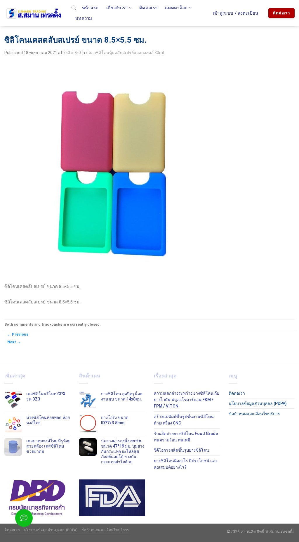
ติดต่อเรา (148, 8)
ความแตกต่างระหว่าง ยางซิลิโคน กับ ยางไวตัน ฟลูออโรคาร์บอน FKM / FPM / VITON (186, 400)
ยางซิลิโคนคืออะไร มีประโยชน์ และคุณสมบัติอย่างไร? (186, 463)
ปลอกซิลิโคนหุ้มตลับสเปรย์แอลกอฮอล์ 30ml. (125, 52)
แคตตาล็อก (176, 8)
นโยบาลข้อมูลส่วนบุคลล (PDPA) (258, 403)
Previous (17, 334)
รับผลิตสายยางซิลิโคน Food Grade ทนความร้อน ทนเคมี (186, 436)
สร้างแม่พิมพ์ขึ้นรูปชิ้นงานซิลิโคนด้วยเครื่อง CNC (184, 419)
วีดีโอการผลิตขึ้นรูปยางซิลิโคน (181, 450)
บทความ (83, 18)
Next (14, 342)
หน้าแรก (90, 8)
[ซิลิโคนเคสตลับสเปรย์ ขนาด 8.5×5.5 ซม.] (113, 172)
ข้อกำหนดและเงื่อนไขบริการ (254, 413)
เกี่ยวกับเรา (117, 8)
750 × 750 (72, 52)
